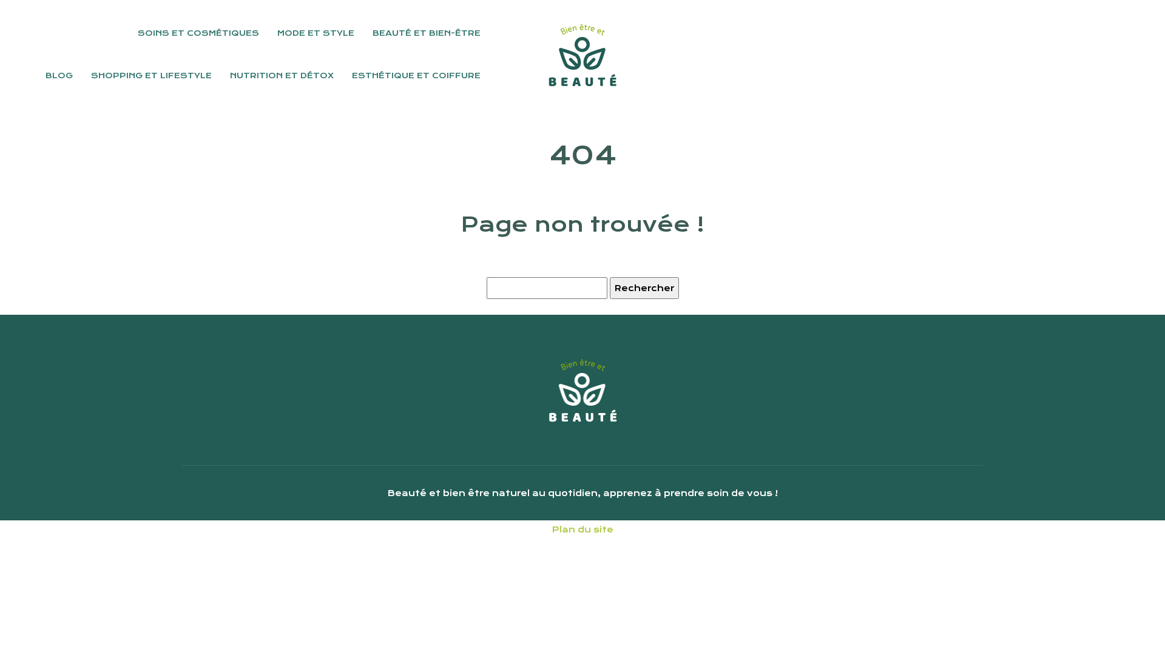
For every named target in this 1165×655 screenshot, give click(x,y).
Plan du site (582, 529)
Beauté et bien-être (427, 33)
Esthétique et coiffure (416, 75)
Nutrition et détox (282, 75)
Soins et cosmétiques (198, 33)
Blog (59, 75)
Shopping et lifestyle (151, 75)
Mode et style (315, 33)
